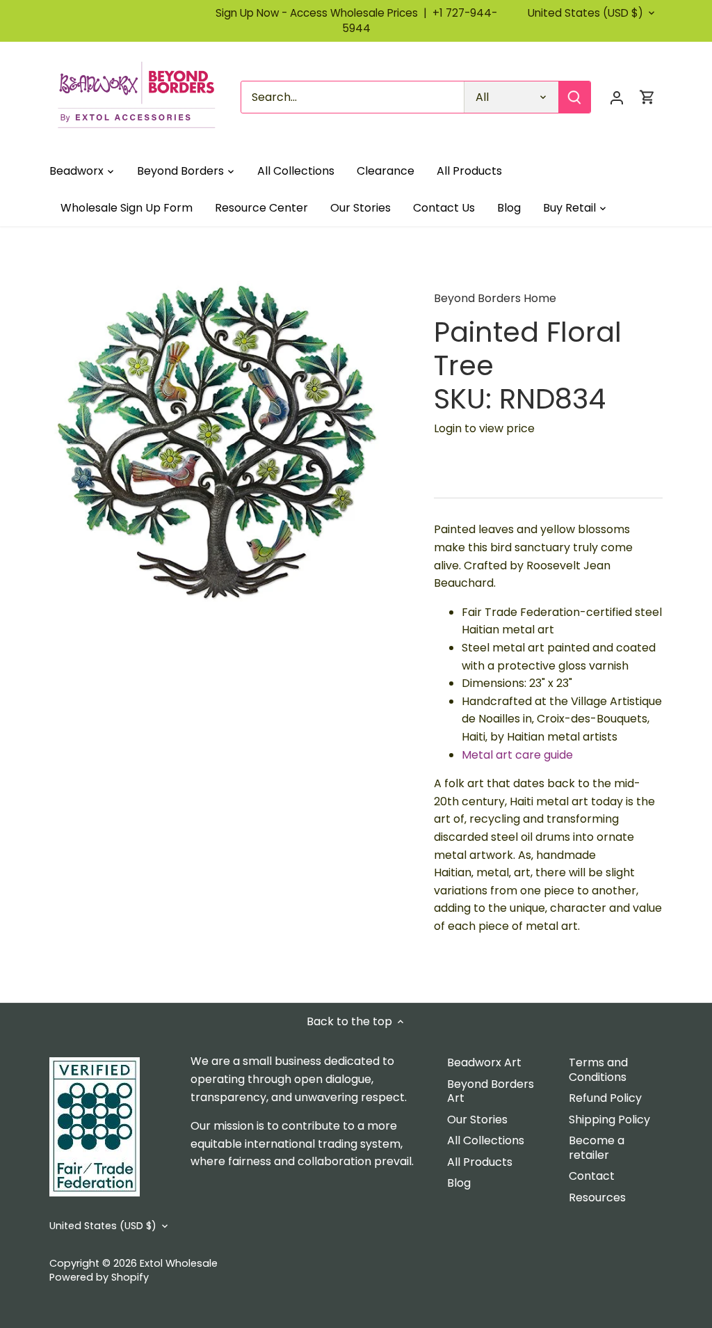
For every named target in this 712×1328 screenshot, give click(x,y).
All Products (479, 1162)
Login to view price (484, 428)
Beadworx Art (484, 1062)
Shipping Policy (609, 1120)
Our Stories (477, 1120)
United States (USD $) (585, 13)
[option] (224, 440)
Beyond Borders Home (495, 298)
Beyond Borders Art (490, 1091)
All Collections (485, 1140)
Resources (597, 1197)
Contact (592, 1176)
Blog (459, 1183)
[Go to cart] (647, 97)
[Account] (616, 97)
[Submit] (574, 97)
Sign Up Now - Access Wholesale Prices (324, 13)
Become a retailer (596, 1147)
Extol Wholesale (179, 1263)
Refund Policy (605, 1098)
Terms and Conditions (598, 1069)
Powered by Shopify (99, 1277)
